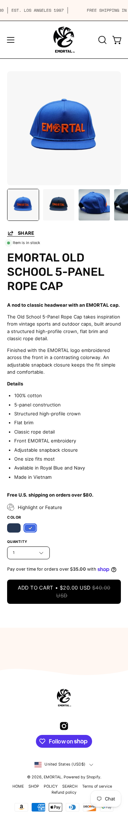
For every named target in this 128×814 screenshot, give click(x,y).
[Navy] (14, 528)
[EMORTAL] (64, 39)
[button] (102, 40)
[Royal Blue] (30, 528)
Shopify (93, 777)
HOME (18, 786)
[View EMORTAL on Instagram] (64, 726)
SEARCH (70, 786)
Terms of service (97, 786)
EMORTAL (53, 777)
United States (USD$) (64, 764)
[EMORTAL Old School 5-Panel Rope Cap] (23, 205)
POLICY (51, 786)
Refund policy (64, 792)
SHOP (33, 786)
